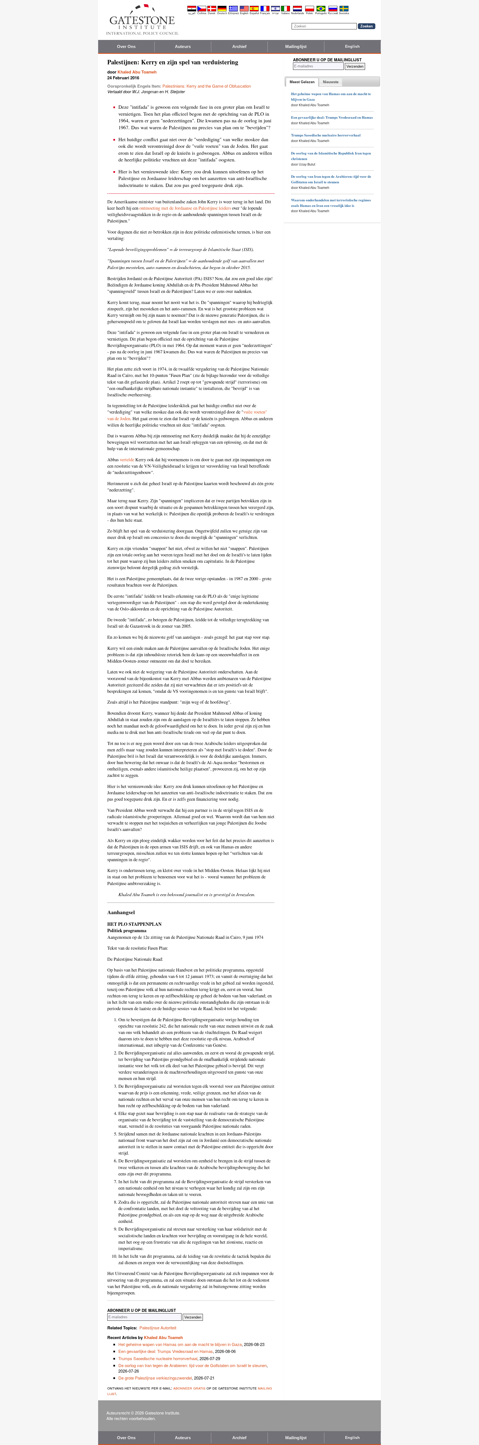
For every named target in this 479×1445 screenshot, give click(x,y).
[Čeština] (201, 10)
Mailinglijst (296, 46)
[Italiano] (285, 10)
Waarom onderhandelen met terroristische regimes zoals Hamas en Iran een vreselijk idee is (331, 202)
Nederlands (297, 13)
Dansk (211, 13)
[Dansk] (211, 10)
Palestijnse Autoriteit (157, 1327)
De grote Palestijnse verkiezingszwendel (155, 1378)
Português (321, 13)
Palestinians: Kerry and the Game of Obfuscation (206, 86)
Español (254, 13)
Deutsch (222, 13)
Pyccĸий (333, 13)
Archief (239, 46)
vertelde (127, 460)
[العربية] (191, 10)
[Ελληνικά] (233, 10)
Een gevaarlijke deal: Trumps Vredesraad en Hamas (165, 1351)
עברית (275, 13)
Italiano (285, 13)
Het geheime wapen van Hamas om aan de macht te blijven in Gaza (180, 1344)
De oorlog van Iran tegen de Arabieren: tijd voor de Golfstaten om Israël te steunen (192, 1365)
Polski (309, 13)
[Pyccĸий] (332, 10)
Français (265, 13)
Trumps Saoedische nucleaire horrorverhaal (157, 1358)
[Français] (265, 10)
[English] (244, 10)
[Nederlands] (297, 10)
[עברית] (275, 10)
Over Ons (126, 46)
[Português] (321, 10)
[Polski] (309, 10)
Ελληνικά (233, 13)
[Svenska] (344, 10)
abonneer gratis (189, 1388)
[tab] (302, 82)
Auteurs (183, 46)
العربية (191, 13)
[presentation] (302, 82)
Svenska (344, 13)
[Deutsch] (222, 10)
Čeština (201, 13)
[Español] (254, 10)
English (244, 13)
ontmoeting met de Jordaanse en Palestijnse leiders (185, 208)
